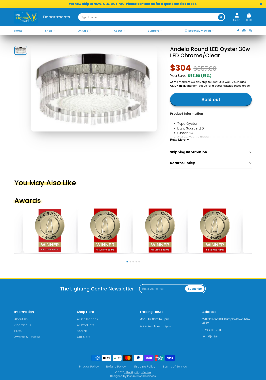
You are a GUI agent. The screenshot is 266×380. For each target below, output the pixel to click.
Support (153, 31)
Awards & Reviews (27, 337)
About (118, 31)
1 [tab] (127, 262)
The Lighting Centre (138, 372)
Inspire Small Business (141, 376)
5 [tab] (139, 262)
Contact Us (22, 325)
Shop (48, 31)
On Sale (83, 31)
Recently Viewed (199, 31)
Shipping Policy (144, 367)
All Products (85, 325)
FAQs (18, 331)
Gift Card (83, 337)
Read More (177, 139)
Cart (249, 17)
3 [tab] (133, 262)
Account (236, 17)
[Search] (221, 17)
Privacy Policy (89, 367)
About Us (21, 319)
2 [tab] (131, 262)
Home (18, 31)
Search (82, 331)
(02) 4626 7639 (212, 330)
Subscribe (195, 288)
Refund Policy (116, 367)
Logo (26, 17)
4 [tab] (137, 262)
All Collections (87, 319)
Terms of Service (175, 367)
